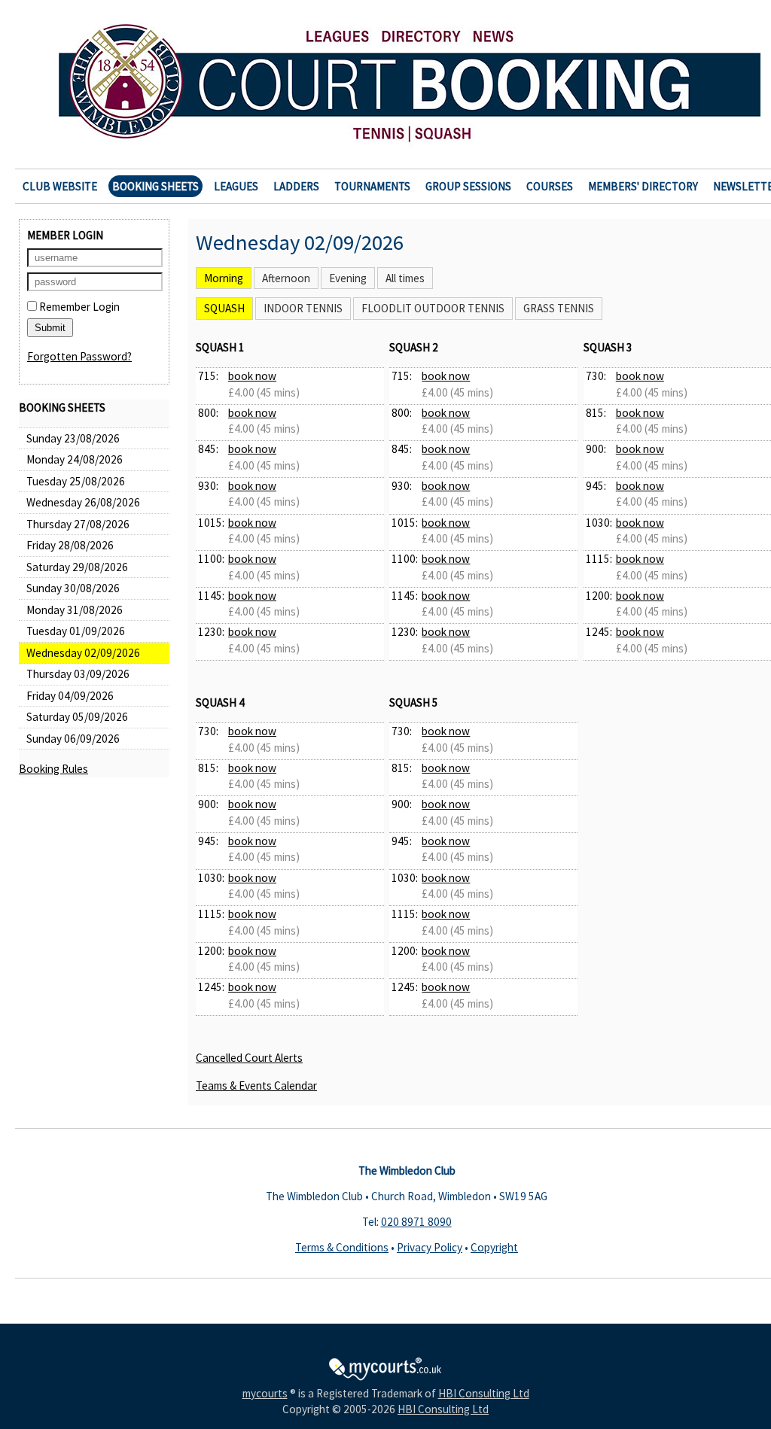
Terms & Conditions (342, 1247)
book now (252, 376)
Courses (549, 186)
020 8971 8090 (416, 1222)
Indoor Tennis (303, 308)
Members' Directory (643, 186)
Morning (223, 278)
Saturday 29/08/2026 (77, 567)
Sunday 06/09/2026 (73, 738)
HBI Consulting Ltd (483, 1393)
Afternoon (286, 278)
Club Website (60, 186)
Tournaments (372, 186)
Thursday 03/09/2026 (78, 674)
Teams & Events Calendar (256, 1085)
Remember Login (78, 306)
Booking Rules (53, 769)
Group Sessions (468, 186)
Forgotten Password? (79, 356)
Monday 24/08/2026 (74, 459)
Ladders (296, 186)
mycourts (265, 1393)
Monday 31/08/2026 (74, 610)
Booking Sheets (155, 186)
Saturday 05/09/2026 (77, 717)
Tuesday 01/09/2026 (75, 631)
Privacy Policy (429, 1247)
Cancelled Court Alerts (249, 1057)
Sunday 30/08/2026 (73, 588)
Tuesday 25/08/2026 (75, 481)
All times (405, 278)
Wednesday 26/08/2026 (83, 502)
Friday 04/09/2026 (70, 696)
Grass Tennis (558, 308)
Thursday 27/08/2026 (78, 524)
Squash (224, 308)
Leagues (236, 186)
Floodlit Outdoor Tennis (432, 308)
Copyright (494, 1247)
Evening (348, 278)
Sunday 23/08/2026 (73, 438)
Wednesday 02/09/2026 (83, 653)
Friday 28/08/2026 (70, 545)
